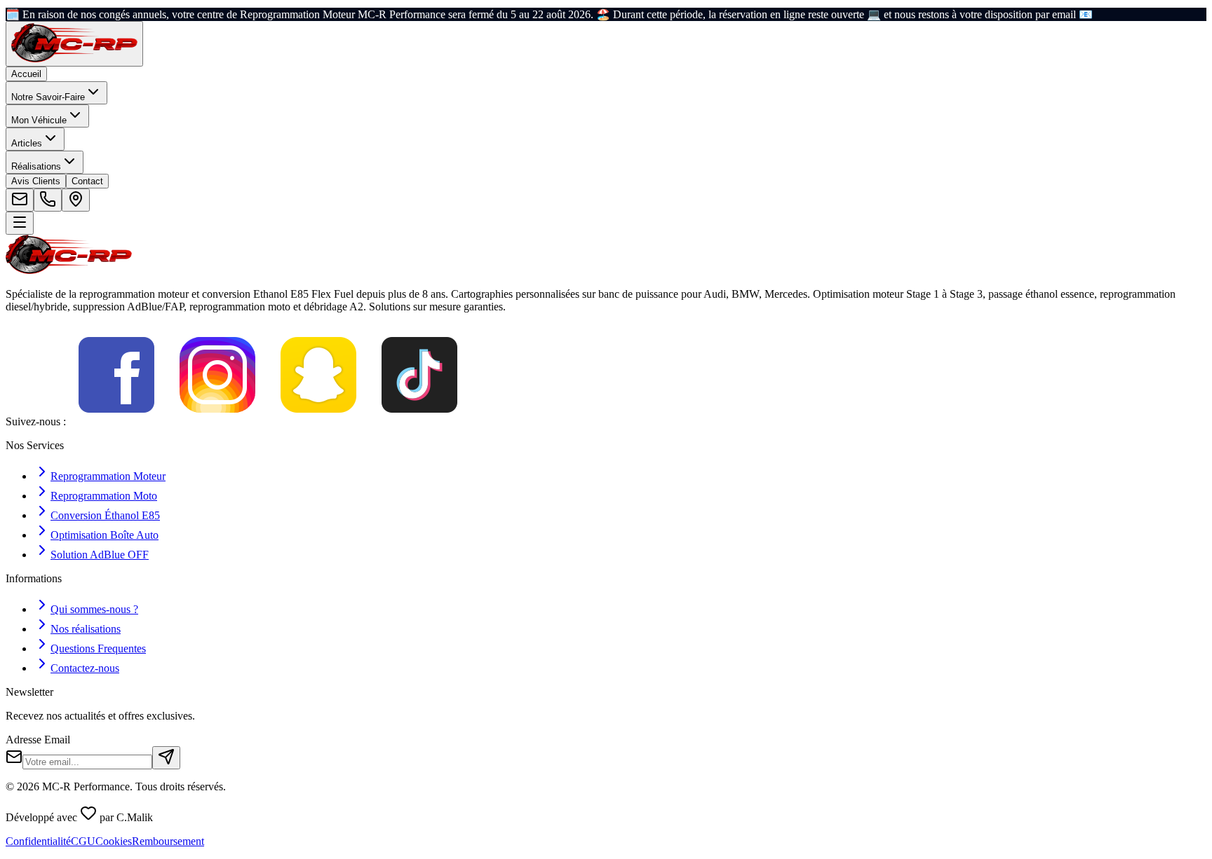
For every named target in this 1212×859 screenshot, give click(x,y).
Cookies (113, 841)
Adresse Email (38, 739)
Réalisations (36, 166)
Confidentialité (38, 841)
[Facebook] (116, 421)
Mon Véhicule (39, 120)
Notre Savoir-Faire (48, 97)
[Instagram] (217, 421)
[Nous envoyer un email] (20, 200)
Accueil (26, 74)
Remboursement (168, 841)
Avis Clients (35, 181)
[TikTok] (419, 421)
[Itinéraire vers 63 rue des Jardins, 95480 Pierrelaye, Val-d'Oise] (76, 200)
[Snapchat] (318, 421)
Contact (87, 181)
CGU (83, 841)
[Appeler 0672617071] (48, 200)
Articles (26, 143)
